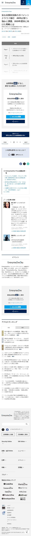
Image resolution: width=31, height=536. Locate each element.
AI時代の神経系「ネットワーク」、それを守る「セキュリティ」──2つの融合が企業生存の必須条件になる (16, 340)
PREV (5, 142)
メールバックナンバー (17, 112)
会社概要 (9, 515)
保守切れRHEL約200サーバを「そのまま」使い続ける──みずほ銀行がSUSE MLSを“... (15, 183)
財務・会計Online (7, 451)
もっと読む (7, 191)
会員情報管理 (10, 510)
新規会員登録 (16, 117)
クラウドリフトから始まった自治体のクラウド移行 (19, 49)
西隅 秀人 (10, 31)
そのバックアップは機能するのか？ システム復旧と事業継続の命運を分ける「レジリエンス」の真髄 (16, 354)
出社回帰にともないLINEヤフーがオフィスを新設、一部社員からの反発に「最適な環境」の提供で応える (16, 390)
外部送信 (9, 523)
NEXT (25, 142)
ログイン (16, 121)
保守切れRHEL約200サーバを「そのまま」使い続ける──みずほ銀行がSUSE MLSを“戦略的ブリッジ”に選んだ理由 (16, 361)
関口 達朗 (17, 31)
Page (6, 49)
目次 (15, 43)
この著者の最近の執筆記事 (18, 231)
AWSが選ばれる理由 (18, 55)
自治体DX (14, 37)
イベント (21, 460)
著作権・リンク (10, 507)
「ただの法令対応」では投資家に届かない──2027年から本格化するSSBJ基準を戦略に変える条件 (16, 382)
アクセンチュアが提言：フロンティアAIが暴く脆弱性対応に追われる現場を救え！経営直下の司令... (15, 177)
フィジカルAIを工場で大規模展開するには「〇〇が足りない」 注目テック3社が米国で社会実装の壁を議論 (16, 397)
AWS (9, 37)
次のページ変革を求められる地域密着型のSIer (15, 134)
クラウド (4, 37)
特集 (3, 467)
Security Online (7, 441)
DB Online (21, 441)
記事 (3, 460)
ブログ (4, 475)
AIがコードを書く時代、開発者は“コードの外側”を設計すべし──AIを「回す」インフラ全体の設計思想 (16, 368)
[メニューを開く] (2, 2)
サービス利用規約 (11, 517)
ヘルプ (8, 505)
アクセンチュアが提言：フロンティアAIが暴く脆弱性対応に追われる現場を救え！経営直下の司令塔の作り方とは (16, 347)
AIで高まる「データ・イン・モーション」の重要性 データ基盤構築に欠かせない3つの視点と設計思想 (16, 375)
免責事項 (9, 512)
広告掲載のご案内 (23, 434)
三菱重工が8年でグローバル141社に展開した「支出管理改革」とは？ (16, 189)
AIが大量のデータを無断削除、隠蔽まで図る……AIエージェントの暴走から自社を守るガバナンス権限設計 (16, 333)
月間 (22, 327)
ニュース (21, 451)
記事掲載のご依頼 (8, 434)
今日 (9, 327)
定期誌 (20, 467)
